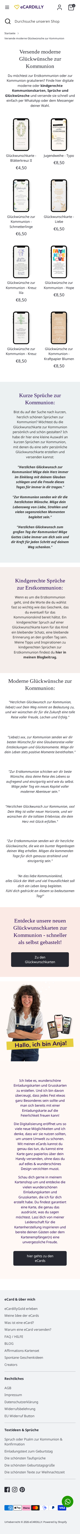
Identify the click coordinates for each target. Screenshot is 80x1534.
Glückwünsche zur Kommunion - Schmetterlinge (21, 221)
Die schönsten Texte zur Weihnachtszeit (34, 1472)
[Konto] (59, 5)
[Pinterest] (22, 1489)
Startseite (9, 33)
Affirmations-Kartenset (21, 1350)
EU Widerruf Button (19, 1416)
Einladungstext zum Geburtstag (28, 1451)
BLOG (9, 1343)
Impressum (13, 1395)
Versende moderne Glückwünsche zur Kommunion (34, 38)
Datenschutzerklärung (21, 1402)
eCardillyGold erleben (21, 1308)
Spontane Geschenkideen (23, 1357)
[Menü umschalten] (7, 7)
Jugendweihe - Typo (59, 155)
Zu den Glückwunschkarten (40, 959)
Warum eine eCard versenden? (27, 1329)
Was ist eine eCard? (19, 1322)
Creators (10, 1364)
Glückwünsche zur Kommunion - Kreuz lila (21, 287)
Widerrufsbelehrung (19, 1408)
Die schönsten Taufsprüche (25, 1458)
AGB (7, 1388)
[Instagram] (14, 1489)
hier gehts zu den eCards (40, 1258)
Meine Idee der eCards (21, 1315)
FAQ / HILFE (13, 1336)
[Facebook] (7, 1489)
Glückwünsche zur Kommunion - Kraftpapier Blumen (59, 354)
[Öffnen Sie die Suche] (7, 21)
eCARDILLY (36, 1522)
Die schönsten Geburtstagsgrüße (29, 1465)
